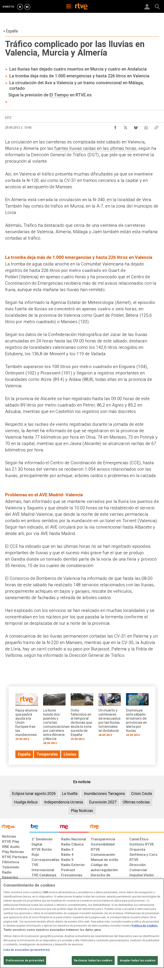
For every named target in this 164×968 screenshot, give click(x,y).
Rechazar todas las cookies (93, 960)
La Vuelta (70, 793)
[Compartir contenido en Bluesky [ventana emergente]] (136, 126)
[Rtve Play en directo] (20, 7)
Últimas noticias (136, 802)
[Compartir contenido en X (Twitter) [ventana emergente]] (125, 126)
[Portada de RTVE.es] (81, 7)
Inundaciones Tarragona (104, 793)
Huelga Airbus (26, 802)
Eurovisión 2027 (102, 802)
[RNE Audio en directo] (27, 7)
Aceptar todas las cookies (137, 960)
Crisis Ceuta (141, 793)
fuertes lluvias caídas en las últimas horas (95, 148)
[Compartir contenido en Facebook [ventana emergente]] (115, 126)
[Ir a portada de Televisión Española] (44, 827)
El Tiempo (60, 94)
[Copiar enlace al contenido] (156, 126)
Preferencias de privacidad (25, 960)
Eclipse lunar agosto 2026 (34, 793)
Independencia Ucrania (63, 802)
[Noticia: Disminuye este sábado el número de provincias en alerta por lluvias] (137, 716)
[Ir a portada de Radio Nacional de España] (73, 827)
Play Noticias (82, 810)
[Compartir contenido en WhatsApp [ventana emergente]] (146, 126)
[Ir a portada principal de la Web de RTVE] (14, 826)
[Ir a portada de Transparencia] (126, 827)
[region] (82, 923)
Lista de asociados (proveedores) (26, 949)
